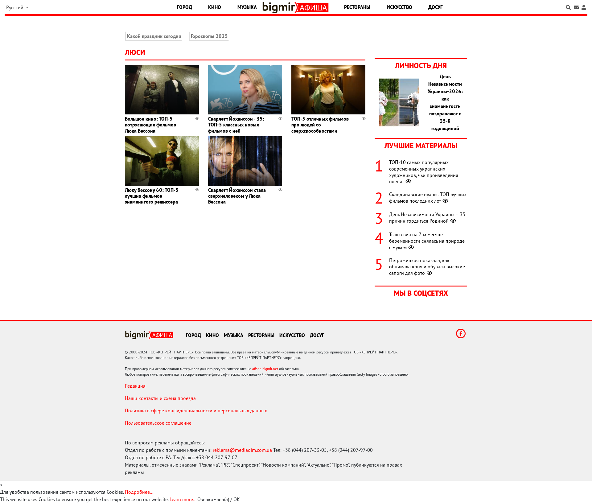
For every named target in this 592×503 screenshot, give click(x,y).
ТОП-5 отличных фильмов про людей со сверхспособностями (320, 125)
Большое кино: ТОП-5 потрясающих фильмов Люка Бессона (150, 125)
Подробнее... (139, 492)
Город (184, 7)
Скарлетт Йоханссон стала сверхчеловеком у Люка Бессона (237, 196)
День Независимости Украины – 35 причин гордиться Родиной (427, 217)
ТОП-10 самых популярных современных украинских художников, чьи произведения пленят (423, 171)
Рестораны (357, 7)
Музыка (247, 7)
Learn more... (183, 499)
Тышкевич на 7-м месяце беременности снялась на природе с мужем (427, 240)
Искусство (399, 7)
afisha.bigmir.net (265, 368)
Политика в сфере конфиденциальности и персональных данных (196, 410)
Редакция (135, 386)
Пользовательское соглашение (158, 423)
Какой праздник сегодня (154, 36)
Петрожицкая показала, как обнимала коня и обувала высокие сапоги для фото (427, 266)
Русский (15, 7)
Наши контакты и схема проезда (160, 398)
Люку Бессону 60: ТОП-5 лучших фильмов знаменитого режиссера (152, 196)
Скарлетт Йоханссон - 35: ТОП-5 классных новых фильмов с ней (236, 125)
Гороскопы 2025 (209, 36)
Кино (214, 7)
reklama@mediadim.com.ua (242, 450)
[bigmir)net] (280, 8)
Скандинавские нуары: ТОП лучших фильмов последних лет (428, 197)
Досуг (435, 7)
